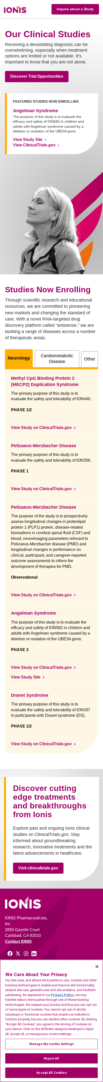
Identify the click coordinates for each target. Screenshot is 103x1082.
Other (89, 359)
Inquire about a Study (75, 9)
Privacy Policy (62, 995)
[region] (51, 1021)
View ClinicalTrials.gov (34, 145)
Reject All (51, 1058)
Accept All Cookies (51, 1073)
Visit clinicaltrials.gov (38, 868)
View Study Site (27, 139)
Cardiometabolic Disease (57, 358)
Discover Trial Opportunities (36, 76)
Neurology (19, 358)
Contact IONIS (18, 941)
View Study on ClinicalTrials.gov (41, 427)
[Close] (97, 966)
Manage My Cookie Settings (51, 1044)
